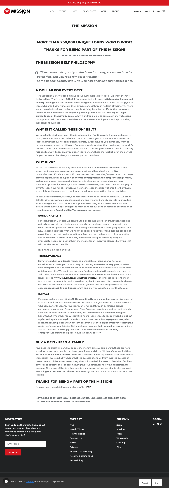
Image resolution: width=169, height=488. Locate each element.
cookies (30, 481)
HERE (88, 387)
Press (119, 434)
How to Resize (77, 434)
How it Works (77, 429)
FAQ (72, 425)
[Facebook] (158, 424)
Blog (118, 447)
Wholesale (122, 438)
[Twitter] (154, 424)
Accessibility (76, 460)
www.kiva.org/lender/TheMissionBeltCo (76, 278)
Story (119, 425)
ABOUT (115, 11)
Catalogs (121, 442)
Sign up (13, 452)
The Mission (100, 381)
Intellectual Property (81, 451)
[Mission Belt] (17, 11)
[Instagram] (161, 424)
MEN (52, 11)
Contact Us (76, 438)
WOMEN (63, 11)
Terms (73, 442)
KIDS (75, 11)
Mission (120, 429)
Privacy (74, 447)
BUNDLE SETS (89, 11)
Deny (157, 483)
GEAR (104, 11)
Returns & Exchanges (81, 456)
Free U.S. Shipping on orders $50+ (84, 3)
